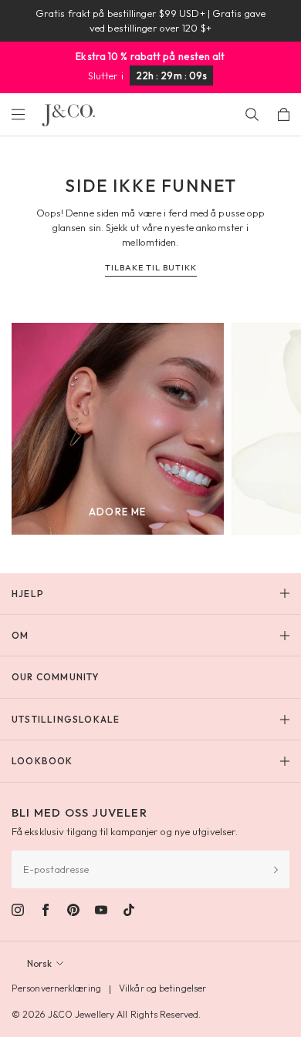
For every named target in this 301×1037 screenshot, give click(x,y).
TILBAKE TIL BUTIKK (151, 267)
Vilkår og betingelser (162, 988)
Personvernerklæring (56, 988)
